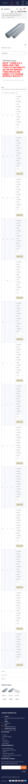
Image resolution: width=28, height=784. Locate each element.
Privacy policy (4, 781)
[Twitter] (23, 771)
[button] (25, 45)
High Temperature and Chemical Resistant (11, 15)
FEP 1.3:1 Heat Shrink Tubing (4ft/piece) (4, 695)
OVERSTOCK (5, 2)
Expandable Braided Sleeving (9, 750)
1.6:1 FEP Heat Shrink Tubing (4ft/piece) (10, 695)
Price (2, 87)
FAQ (3, 738)
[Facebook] (22, 771)
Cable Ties (5, 751)
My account (5, 740)
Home (3, 13)
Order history (5, 743)
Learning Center (6, 741)
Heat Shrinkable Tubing (8, 748)
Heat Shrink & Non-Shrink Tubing (14, 13)
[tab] (14, 87)
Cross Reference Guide (12, 3)
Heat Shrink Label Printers (8, 753)
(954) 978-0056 (21, 11)
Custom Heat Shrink (22, 3)
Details (3, 671)
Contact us (5, 735)
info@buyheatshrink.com (10, 726)
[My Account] (20, 9)
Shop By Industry (6, 756)
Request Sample (17, 2)
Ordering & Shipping (7, 736)
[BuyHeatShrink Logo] (6, 9)
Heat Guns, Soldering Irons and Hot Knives (12, 755)
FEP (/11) (3, 17)
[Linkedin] (24, 771)
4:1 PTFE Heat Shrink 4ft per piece (17, 695)
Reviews (3, 678)
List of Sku (4, 675)
